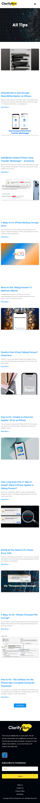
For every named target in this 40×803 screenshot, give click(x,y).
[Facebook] (4, 755)
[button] (35, 4)
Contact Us (20, 788)
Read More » (5, 107)
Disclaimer (20, 794)
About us (20, 785)
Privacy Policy (20, 791)
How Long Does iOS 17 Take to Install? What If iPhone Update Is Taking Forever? (17, 485)
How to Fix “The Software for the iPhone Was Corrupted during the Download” (17, 682)
